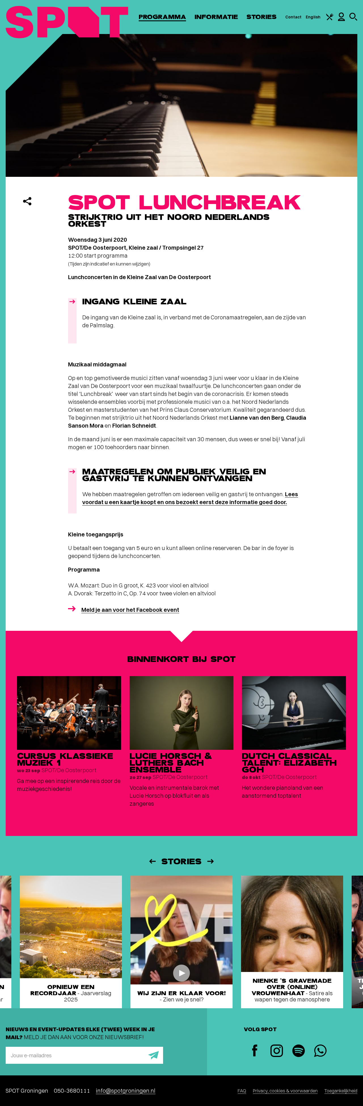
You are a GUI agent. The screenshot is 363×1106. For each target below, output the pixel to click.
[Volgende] (211, 861)
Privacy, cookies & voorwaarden (285, 1091)
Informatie (216, 17)
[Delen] (27, 201)
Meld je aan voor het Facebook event (130, 609)
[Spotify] (298, 1051)
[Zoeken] (353, 19)
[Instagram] (277, 1051)
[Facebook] (255, 1051)
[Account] (341, 19)
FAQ (242, 1091)
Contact (293, 17)
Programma (162, 17)
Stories (261, 17)
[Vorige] (152, 861)
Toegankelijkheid (340, 1091)
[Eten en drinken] (330, 19)
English (313, 17)
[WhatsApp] (320, 1051)
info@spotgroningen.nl (125, 1090)
